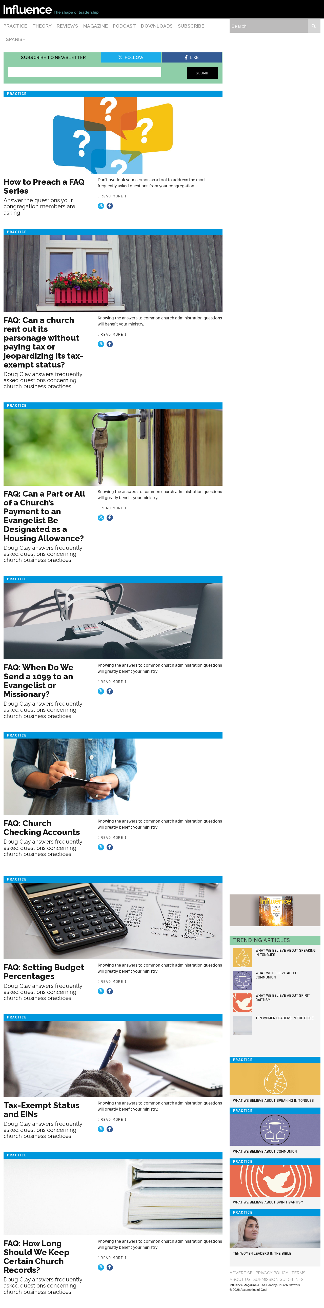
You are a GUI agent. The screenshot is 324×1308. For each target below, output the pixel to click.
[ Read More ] (112, 196)
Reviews (67, 26)
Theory (42, 26)
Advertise (241, 1273)
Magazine (95, 26)
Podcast (124, 26)
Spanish (16, 39)
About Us (240, 1279)
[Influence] (51, 9)
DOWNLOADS (157, 26)
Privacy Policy (271, 1273)
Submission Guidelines (278, 1279)
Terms (298, 1273)
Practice (15, 26)
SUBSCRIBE (191, 26)
